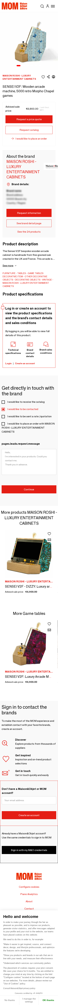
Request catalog (29, 129)
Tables (21, 273)
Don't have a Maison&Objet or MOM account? (24, 791)
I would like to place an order (31, 138)
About (29, 901)
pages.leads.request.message (21, 443)
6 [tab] (40, 66)
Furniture (9, 273)
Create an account (25, 363)
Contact (29, 908)
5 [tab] (36, 66)
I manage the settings (29, 1000)
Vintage (47, 279)
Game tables (36, 273)
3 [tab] (27, 66)
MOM (14, 6)
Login (8, 363)
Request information (29, 213)
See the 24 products (29, 231)
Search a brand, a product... (42, 5)
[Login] (47, 6)
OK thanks (48, 1000)
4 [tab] (31, 66)
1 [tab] (18, 66)
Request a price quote (29, 119)
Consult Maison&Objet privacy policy (19, 988)
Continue (29, 489)
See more (8, 265)
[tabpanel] (29, 41)
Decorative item (13, 276)
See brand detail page (29, 223)
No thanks (10, 1000)
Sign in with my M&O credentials (29, 850)
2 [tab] (23, 66)
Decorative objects (27, 279)
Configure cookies (29, 886)
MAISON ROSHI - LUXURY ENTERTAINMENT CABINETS (26, 284)
